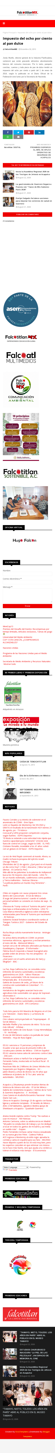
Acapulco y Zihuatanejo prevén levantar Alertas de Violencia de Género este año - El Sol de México (26, 1086)
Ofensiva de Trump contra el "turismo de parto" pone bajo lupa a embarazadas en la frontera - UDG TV (27, 907)
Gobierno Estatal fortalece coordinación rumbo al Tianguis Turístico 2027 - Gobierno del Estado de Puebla (25, 922)
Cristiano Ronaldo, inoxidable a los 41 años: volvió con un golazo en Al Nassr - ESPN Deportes (26, 847)
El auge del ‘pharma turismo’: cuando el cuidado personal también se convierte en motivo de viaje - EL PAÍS (27, 901)
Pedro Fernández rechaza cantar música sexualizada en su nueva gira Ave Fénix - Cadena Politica (27, 1133)
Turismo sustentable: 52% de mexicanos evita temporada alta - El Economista (24, 978)
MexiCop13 (8, 626)
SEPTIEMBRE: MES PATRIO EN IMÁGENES (35, 791)
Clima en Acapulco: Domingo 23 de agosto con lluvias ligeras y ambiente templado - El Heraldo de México (27, 1101)
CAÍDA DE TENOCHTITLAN (33, 762)
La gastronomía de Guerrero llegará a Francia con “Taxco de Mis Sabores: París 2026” (33, 187)
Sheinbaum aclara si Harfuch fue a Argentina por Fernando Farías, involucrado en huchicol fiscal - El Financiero (26, 1061)
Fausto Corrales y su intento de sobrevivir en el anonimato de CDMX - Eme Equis (24, 821)
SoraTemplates (21, 1432)
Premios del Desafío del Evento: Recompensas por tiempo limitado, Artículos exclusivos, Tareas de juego (27, 630)
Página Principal (9, 32)
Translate (12, 1170)
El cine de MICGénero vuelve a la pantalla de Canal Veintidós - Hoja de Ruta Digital (26, 1036)
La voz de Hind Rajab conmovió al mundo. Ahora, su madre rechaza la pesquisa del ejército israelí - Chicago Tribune (27, 859)
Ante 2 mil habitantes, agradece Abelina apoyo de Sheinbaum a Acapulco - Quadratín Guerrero (25, 1107)
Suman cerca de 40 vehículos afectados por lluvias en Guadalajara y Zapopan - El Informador (27, 947)
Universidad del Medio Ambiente (17, 637)
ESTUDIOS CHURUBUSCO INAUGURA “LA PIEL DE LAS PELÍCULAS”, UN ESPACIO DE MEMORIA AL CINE (34, 1354)
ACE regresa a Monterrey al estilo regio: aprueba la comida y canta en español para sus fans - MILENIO (26, 1138)
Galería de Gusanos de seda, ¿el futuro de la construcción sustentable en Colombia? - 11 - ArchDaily (23, 985)
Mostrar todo (10, 664)
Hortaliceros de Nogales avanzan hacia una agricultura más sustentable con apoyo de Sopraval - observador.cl (27, 993)
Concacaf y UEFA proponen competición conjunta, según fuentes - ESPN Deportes (26, 834)
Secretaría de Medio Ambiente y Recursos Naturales (26, 661)
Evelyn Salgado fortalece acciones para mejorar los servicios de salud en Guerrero (34, 201)
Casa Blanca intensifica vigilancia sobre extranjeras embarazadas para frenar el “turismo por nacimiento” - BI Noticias (27, 914)
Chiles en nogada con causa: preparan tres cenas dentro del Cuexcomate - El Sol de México (25, 894)
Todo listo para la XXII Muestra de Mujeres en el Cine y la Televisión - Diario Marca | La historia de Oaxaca (27, 1014)
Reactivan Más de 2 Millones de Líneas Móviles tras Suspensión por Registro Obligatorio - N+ (26, 1067)
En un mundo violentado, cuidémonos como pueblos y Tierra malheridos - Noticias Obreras (27, 879)
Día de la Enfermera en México (35, 776)
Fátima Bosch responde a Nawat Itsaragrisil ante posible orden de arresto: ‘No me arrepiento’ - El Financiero (25, 954)
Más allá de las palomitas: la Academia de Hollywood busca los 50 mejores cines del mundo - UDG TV (27, 873)
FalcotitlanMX (11, 49)
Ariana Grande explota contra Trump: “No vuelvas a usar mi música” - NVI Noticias (26, 1117)
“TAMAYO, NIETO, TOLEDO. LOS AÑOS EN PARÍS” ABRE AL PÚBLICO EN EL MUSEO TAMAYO (36, 1336)
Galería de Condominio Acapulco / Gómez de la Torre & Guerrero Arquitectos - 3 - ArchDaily (27, 1091)
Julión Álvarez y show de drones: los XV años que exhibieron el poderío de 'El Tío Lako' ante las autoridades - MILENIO (25, 1074)
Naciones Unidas (10, 648)
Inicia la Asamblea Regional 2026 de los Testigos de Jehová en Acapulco (33, 173)
